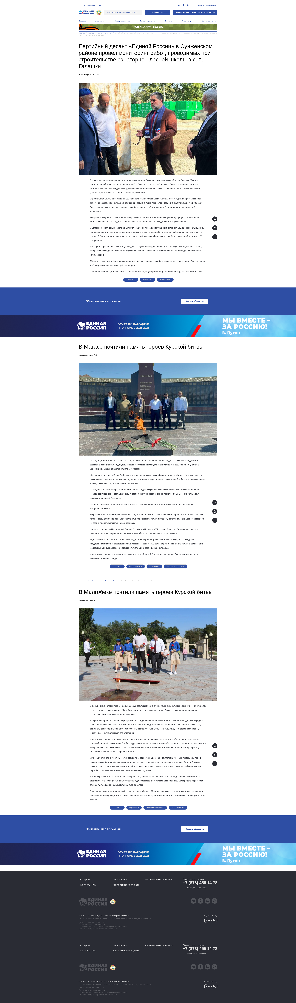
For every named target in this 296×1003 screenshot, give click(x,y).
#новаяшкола (165, 280)
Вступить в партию (209, 21)
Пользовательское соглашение (92, 922)
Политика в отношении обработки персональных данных (103, 927)
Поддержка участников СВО (148, 27)
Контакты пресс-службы (126, 885)
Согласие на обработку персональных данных (98, 929)
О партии (82, 21)
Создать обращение (194, 301)
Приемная (168, 21)
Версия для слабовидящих (206, 5)
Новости (108, 33)
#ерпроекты (147, 280)
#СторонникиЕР (135, 566)
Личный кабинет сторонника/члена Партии (195, 12)
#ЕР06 (130, 280)
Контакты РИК (88, 885)
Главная (82, 33)
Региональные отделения (159, 879)
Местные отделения (147, 21)
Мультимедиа (187, 21)
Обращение (157, 12)
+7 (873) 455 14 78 (200, 882)
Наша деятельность (95, 33)
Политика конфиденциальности (92, 924)
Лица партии (100, 21)
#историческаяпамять (175, 566)
